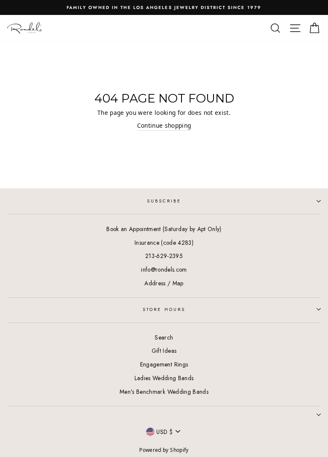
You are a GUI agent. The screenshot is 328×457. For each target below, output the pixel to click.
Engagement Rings (164, 364)
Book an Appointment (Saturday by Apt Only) (163, 229)
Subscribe (164, 201)
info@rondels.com (164, 269)
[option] (164, 7)
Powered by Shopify (163, 450)
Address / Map (163, 283)
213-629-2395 (164, 256)
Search (164, 337)
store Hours (164, 309)
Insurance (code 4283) (164, 242)
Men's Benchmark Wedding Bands (164, 391)
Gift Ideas (164, 350)
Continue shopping (164, 125)
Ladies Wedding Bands (164, 378)
